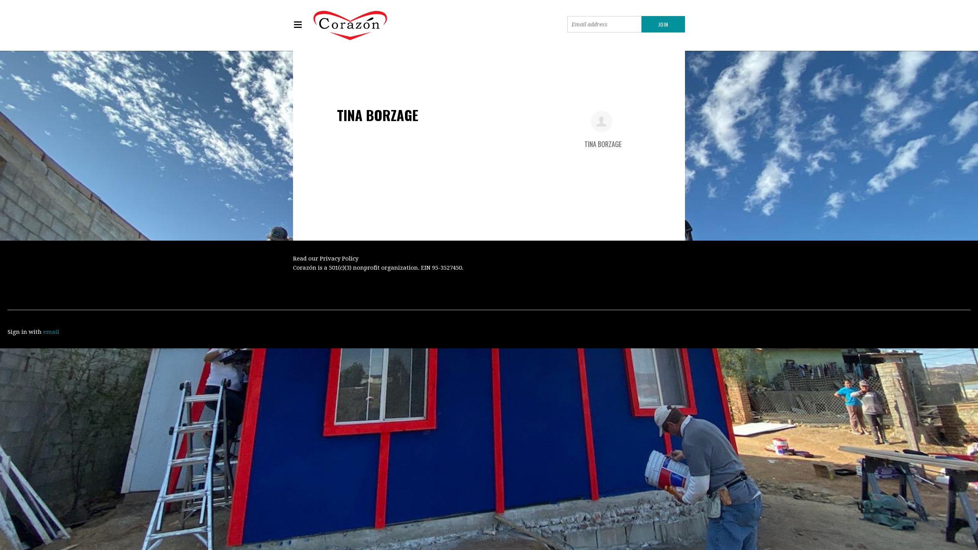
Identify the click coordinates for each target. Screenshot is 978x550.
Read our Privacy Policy (325, 258)
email (51, 331)
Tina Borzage (603, 144)
